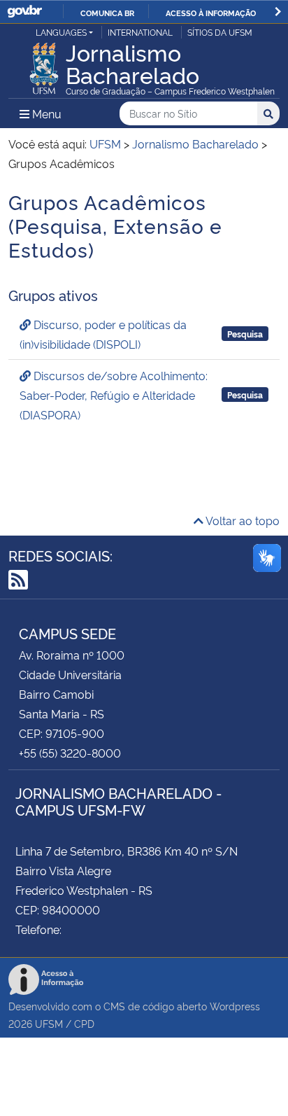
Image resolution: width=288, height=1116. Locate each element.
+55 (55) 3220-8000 (70, 752)
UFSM (49, 1023)
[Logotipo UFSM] (44, 64)
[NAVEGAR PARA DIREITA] (278, 11)
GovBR (24, 11)
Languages (61, 32)
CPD (84, 1023)
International (140, 32)
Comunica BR (107, 12)
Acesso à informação (211, 12)
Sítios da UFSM (219, 32)
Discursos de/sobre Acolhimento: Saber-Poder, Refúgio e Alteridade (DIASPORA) (114, 395)
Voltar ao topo (241, 520)
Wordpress (235, 1005)
